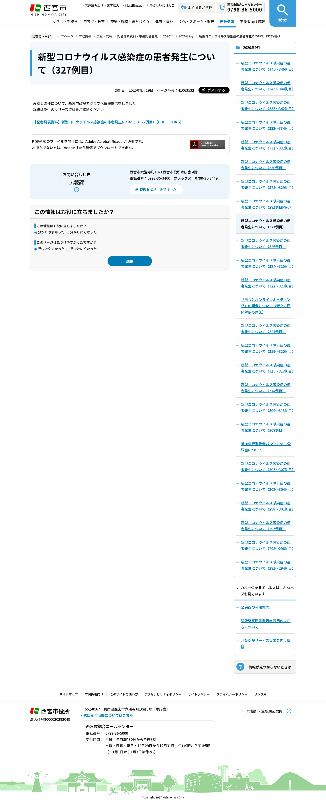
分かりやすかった (51, 232)
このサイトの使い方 (124, 694)
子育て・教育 (94, 21)
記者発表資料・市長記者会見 (137, 36)
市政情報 (227, 21)
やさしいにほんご (162, 5)
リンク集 (260, 694)
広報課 (76, 182)
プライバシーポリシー (231, 694)
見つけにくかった (83, 248)
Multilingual (134, 5)
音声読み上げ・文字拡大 (102, 5)
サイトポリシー (199, 694)
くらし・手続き (65, 21)
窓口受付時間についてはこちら (108, 715)
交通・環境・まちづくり (129, 21)
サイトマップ (68, 694)
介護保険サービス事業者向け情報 (266, 643)
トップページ (64, 36)
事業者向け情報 (252, 21)
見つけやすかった (51, 248)
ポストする (216, 90)
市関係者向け (94, 694)
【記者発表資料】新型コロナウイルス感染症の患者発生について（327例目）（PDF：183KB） (108, 121)
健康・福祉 (164, 21)
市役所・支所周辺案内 (265, 711)
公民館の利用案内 (255, 607)
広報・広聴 (104, 36)
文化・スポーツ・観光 (196, 21)
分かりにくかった (83, 232)
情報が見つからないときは (270, 667)
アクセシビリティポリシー (163, 694)
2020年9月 (186, 36)
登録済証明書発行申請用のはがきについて (266, 623)
